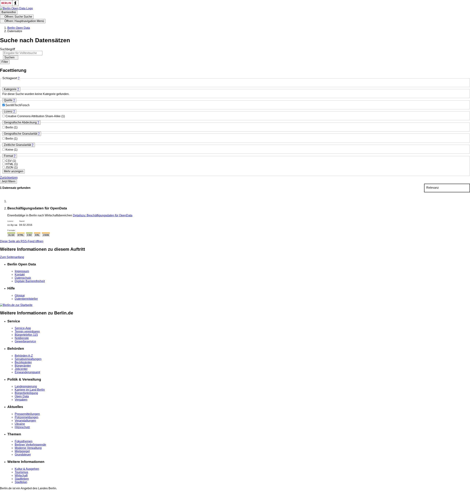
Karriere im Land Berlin (30, 389)
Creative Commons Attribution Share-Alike (33, 116)
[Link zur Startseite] (16, 8)
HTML (10, 164)
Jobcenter (21, 368)
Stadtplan (21, 482)
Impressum (22, 271)
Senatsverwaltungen (28, 359)
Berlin (10, 127)
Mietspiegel (22, 451)
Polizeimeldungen (26, 417)
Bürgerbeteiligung (26, 393)
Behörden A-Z (24, 355)
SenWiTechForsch (18, 105)
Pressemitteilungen (27, 413)
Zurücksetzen (9, 177)
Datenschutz (23, 277)
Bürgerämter (23, 365)
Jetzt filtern (8, 181)
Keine (10, 149)
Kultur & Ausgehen (27, 468)
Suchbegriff (7, 49)
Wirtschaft (21, 475)
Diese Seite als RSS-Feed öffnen (21, 241)
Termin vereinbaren (27, 331)
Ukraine (20, 423)
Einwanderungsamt (27, 372)
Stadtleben (22, 478)
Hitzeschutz (22, 427)
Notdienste (22, 338)
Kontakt (20, 274)
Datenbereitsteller (26, 298)
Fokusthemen (23, 441)
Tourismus (21, 472)
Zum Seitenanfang (12, 257)
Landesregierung (26, 386)
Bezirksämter (23, 362)
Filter (4, 61)
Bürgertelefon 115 (26, 334)
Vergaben (21, 399)
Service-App (23, 328)
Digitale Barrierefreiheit (30, 281)
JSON (10, 167)
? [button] (18, 78)
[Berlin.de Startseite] (16, 305)
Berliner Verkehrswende (30, 444)
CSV (9, 160)
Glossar (20, 295)
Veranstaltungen (25, 420)
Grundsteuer (23, 454)
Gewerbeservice (25, 341)
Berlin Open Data (18, 27)
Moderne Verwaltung (28, 447)
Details (102, 215)
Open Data (22, 396)
